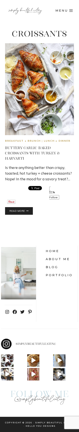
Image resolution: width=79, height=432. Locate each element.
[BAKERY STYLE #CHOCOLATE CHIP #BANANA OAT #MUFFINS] (33, 360)
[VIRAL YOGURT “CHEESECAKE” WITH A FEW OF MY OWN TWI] (33, 374)
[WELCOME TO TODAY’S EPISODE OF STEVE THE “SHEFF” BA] (59, 360)
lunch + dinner (57, 140)
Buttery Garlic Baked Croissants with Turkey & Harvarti (32, 153)
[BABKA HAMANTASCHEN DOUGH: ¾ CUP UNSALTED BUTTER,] (7, 374)
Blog (52, 267)
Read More (21, 211)
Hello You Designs (40, 426)
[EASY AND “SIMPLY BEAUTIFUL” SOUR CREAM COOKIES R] (59, 374)
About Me (58, 259)
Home (52, 251)
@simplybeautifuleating (39, 399)
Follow (53, 197)
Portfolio (59, 275)
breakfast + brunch (23, 140)
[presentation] (39, 89)
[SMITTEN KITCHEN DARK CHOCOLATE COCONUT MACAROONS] (7, 360)
